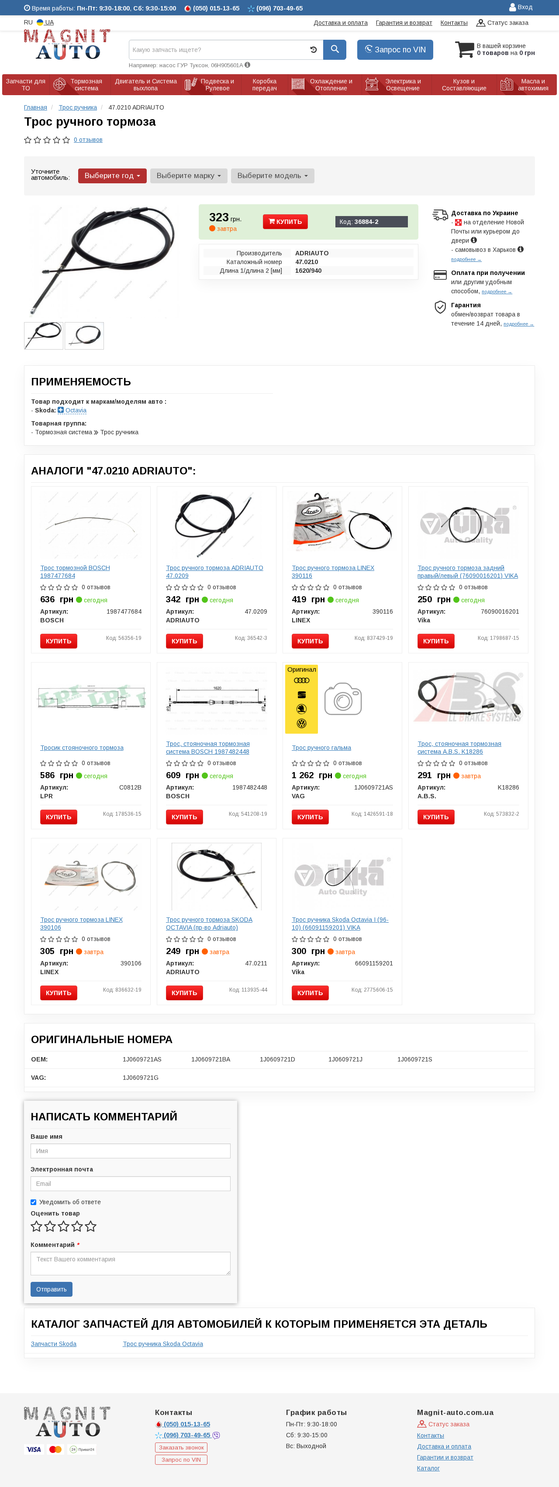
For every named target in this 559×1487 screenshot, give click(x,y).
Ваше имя (46, 1136)
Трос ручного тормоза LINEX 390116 (333, 571)
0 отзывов (88, 139)
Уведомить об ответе (70, 1202)
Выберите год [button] (110, 176)
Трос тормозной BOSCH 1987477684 (75, 571)
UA (49, 22)
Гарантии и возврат (445, 1457)
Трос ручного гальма (321, 747)
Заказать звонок (181, 1447)
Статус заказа (507, 22)
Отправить (51, 1289)
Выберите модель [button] (271, 176)
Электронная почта (62, 1169)
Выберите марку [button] (187, 176)
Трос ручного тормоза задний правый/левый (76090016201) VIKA (468, 571)
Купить (288, 221)
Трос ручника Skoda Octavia (163, 1343)
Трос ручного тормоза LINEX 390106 (81, 923)
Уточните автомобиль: (50, 174)
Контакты (454, 22)
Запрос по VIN (399, 49)
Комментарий (55, 1244)
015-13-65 (187, 1424)
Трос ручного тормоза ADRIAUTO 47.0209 (214, 571)
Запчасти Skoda (53, 1343)
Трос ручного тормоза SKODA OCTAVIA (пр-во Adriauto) (209, 923)
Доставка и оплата (341, 22)
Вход (524, 6)
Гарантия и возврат (404, 22)
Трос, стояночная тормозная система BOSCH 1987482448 (208, 747)
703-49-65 (188, 1435)
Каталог (428, 1468)
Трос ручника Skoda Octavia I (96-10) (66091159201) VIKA (340, 923)
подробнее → (466, 259)
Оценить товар (55, 1213)
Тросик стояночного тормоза (82, 747)
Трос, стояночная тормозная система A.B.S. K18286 (459, 747)
